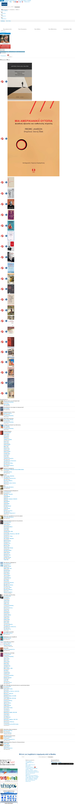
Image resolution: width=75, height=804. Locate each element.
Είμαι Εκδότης (37, 29)
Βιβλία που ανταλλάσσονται (32, 775)
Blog (26, 763)
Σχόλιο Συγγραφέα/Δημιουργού (32, 771)
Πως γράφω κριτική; (7, 29)
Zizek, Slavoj (8, 20)
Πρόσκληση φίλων (56, 761)
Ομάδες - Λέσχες (29, 769)
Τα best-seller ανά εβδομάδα (31, 768)
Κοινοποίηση (3, 52)
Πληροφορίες (3, 32)
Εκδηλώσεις (28, 766)
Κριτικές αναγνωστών (30, 773)
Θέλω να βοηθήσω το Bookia (31, 779)
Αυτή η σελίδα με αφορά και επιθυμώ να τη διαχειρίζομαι (5, 46)
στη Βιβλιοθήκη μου (10, 0)
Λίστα (9, 59)
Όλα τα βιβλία (29, 761)
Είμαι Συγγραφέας (22, 29)
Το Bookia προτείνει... (30, 762)
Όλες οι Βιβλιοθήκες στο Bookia (24, 0)
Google (52, 762)
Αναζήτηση (17, 7)
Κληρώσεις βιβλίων (30, 767)
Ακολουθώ (6, 43)
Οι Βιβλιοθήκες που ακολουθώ (32, 777)
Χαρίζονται (28, 774)
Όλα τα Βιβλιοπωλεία (30, 764)
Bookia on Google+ (58, 762)
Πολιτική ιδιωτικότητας (30, 780)
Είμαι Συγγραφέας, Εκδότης (31, 770)
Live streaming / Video (67, 29)
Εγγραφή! (50, 756)
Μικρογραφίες (3, 59)
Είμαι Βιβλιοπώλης (52, 29)
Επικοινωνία (27, 1)
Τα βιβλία (3, 33)
